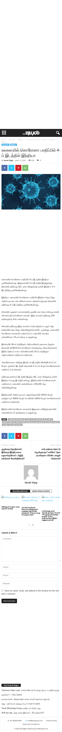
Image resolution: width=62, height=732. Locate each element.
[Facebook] (5, 168)
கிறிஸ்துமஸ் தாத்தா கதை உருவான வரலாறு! (10, 508)
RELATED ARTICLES (20, 491)
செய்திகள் (6, 425)
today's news (21, 422)
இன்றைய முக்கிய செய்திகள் (36, 422)
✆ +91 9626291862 (15, 720)
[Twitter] (11, 168)
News (50, 419)
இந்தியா (20, 139)
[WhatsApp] (25, 168)
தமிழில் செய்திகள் (16, 425)
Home (4, 139)
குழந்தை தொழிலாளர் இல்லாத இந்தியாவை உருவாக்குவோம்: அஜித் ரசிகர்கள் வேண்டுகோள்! (13, 453)
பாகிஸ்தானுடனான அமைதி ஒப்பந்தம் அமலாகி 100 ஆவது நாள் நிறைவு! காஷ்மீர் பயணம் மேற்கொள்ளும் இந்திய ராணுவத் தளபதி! (51, 515)
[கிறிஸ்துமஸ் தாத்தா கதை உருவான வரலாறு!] (11, 500)
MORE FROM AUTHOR (41, 491)
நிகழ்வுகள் (12, 139)
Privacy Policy (51, 720)
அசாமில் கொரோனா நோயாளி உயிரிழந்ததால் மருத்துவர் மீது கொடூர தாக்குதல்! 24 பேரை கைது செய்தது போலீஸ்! (31, 511)
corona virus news (16, 419)
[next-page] (32, 525)
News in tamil (8, 422)
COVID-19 (29, 419)
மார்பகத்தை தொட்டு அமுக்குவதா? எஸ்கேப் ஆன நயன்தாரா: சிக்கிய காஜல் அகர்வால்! (47, 453)
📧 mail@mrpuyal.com (34, 720)
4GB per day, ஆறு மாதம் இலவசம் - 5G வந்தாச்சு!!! (23, 713)
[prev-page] (29, 525)
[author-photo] (31, 472)
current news (40, 419)
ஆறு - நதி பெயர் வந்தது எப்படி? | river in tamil (21, 704)
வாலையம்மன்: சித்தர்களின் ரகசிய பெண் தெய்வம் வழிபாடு (26, 699)
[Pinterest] (18, 168)
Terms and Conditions (31, 724)
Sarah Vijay (8, 160)
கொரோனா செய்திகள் (52, 422)
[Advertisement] (31, 32)
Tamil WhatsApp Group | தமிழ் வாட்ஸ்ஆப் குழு (21, 708)
